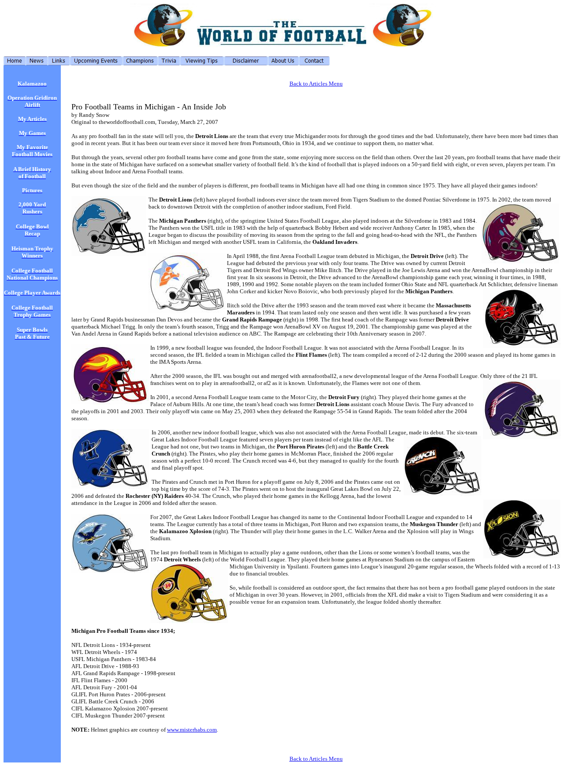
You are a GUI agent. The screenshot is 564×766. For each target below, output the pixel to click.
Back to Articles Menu (316, 83)
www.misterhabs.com (192, 729)
